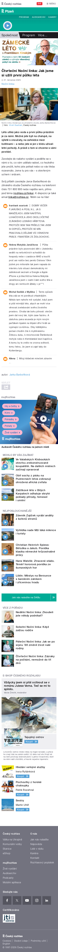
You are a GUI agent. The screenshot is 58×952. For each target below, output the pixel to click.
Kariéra (34, 853)
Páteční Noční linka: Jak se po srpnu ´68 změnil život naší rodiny (35, 645)
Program (24, 17)
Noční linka (8, 84)
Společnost (10, 35)
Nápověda (36, 844)
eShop (6, 853)
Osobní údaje (21, 941)
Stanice (7, 848)
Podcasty (8, 877)
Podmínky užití (38, 941)
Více (42, 35)
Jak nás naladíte (39, 839)
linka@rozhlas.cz (18, 197)
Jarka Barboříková (19, 374)
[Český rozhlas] (11, 3)
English (6, 944)
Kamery (52, 17)
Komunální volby (12, 844)
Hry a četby (11, 406)
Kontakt (34, 857)
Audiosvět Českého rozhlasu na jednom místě (25, 447)
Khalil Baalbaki (15, 125)
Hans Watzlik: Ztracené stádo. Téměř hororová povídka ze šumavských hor (35, 564)
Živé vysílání (11, 432)
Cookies (7, 941)
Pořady (8, 425)
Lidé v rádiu (37, 848)
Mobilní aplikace (12, 882)
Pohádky (9, 419)
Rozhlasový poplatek (42, 862)
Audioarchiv (38, 17)
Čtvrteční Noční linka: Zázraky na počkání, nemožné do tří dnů (35, 660)
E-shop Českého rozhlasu (22, 675)
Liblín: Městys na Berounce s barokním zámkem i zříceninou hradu (33, 579)
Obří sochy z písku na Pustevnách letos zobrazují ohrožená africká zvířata (33, 479)
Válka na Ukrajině (12, 839)
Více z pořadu (13, 607)
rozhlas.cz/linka (23, 193)
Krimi (7, 412)
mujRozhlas (8, 397)
